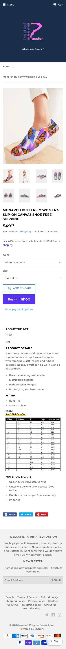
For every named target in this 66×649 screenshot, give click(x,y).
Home (6, 66)
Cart (60, 4)
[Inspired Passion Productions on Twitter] (47, 615)
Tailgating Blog (31, 604)
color (6, 255)
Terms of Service (27, 597)
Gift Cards (50, 604)
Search (10, 597)
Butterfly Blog (31, 608)
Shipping (25, 231)
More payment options (19, 309)
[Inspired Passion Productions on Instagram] (59, 615)
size (5, 270)
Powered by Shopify (31, 628)
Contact (53, 600)
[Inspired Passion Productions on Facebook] (53, 615)
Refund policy (49, 597)
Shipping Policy (15, 600)
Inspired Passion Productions (36, 624)
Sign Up (56, 580)
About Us (12, 604)
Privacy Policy (36, 600)
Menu (10, 4)
